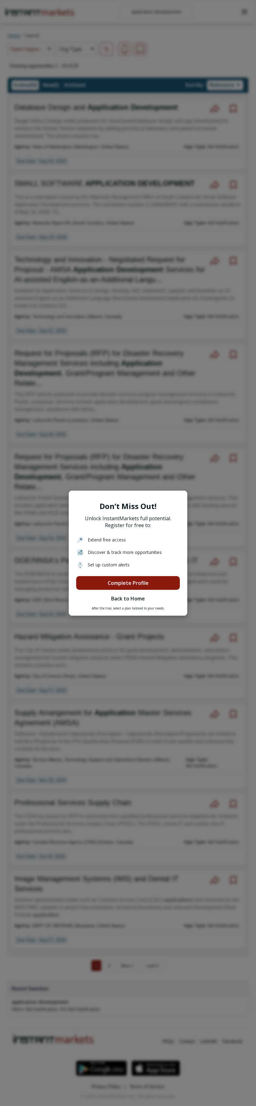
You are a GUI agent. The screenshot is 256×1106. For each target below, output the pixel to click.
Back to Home (128, 598)
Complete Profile (128, 583)
